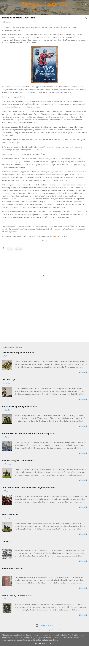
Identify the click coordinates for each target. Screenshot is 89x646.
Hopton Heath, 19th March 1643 (17, 595)
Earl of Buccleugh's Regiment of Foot (19, 406)
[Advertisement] (44, 322)
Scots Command (10, 514)
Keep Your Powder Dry (44, 5)
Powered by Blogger (46, 625)
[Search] (85, 4)
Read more (83, 372)
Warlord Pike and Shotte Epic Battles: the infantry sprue (28, 433)
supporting (56, 236)
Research (18, 249)
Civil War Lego (9, 379)
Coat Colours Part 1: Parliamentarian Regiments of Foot (28, 487)
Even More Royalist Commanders (18, 460)
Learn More (41, 644)
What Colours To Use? (12, 568)
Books (10, 249)
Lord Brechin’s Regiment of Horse (18, 352)
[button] (85, 18)
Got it (52, 644)
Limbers (6, 541)
